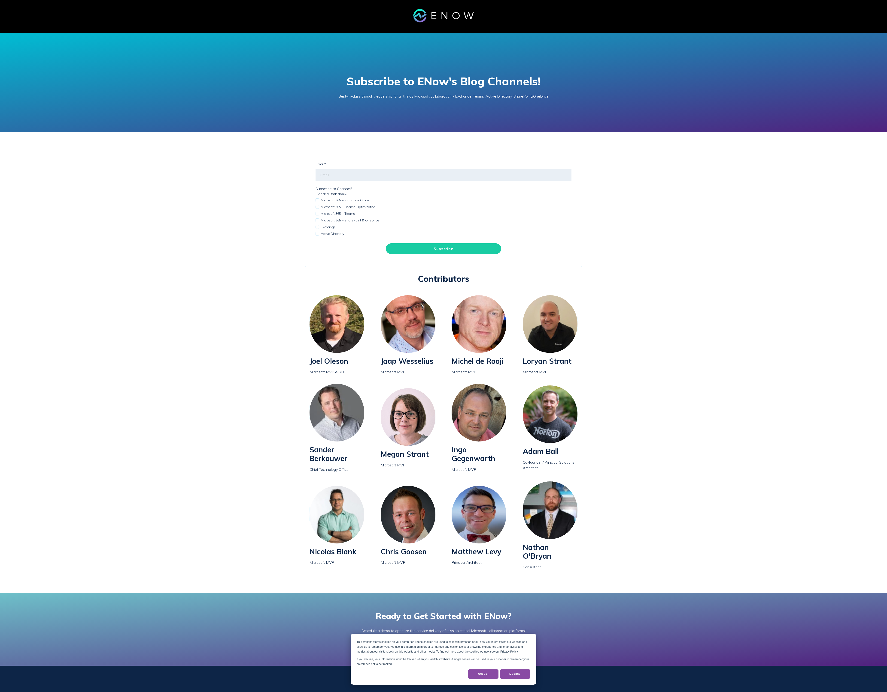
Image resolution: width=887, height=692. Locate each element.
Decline (515, 673)
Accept (483, 673)
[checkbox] (443, 216)
